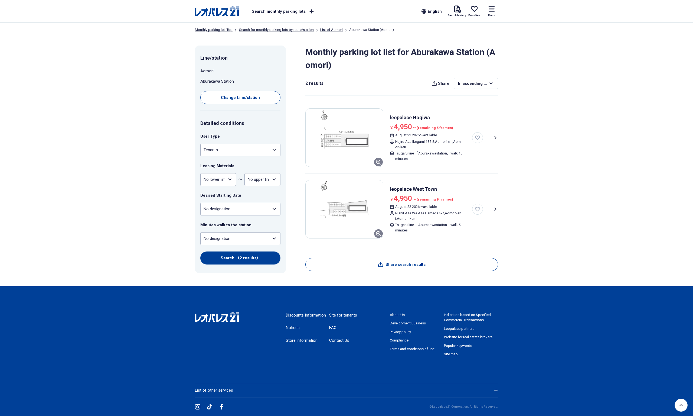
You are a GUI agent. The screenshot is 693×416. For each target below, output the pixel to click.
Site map (451, 354)
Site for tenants (343, 315)
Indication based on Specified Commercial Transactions (467, 317)
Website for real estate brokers (468, 337)
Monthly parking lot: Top (214, 30)
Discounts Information (306, 315)
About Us (397, 315)
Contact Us (339, 340)
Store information (302, 340)
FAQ (332, 327)
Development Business (408, 323)
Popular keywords (458, 346)
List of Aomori (331, 30)
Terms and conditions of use (412, 349)
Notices (293, 327)
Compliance (399, 340)
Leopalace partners (459, 329)
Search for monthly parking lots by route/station (276, 30)
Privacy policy (400, 332)
